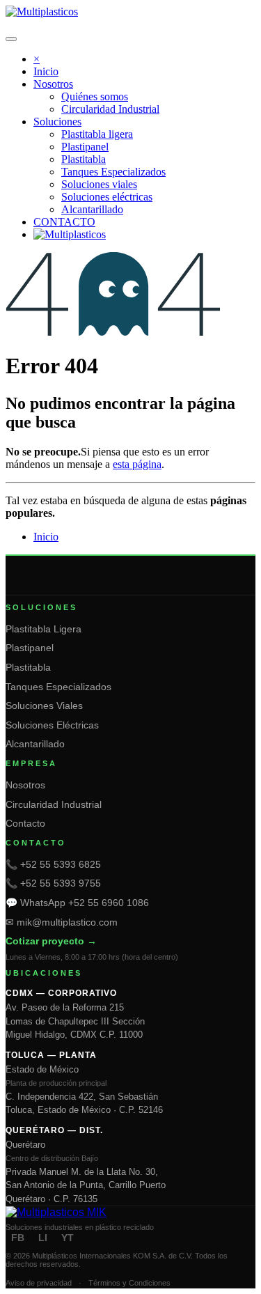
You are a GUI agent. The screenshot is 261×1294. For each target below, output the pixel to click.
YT (67, 1237)
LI (42, 1237)
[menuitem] (45, 71)
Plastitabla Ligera (43, 628)
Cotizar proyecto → (51, 940)
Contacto (25, 823)
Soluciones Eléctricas (52, 725)
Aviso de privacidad (39, 1283)
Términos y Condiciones (129, 1283)
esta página (137, 464)
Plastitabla (28, 667)
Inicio (45, 537)
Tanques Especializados (58, 686)
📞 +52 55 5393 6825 (53, 864)
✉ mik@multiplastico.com (62, 922)
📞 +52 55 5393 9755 (53, 883)
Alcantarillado (35, 743)
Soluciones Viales (44, 705)
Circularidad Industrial (54, 804)
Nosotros (25, 784)
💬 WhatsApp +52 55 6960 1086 (77, 902)
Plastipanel (30, 647)
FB (17, 1237)
